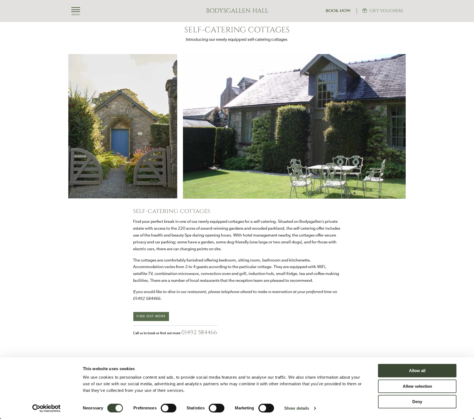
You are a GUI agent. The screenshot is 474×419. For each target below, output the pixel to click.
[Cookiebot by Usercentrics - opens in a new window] (46, 408)
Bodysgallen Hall (237, 11)
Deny (417, 401)
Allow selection (417, 386)
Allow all (417, 370)
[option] (237, 126)
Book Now (338, 11)
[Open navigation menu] (75, 11)
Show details (296, 408)
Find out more (151, 316)
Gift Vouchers (386, 11)
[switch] (168, 408)
